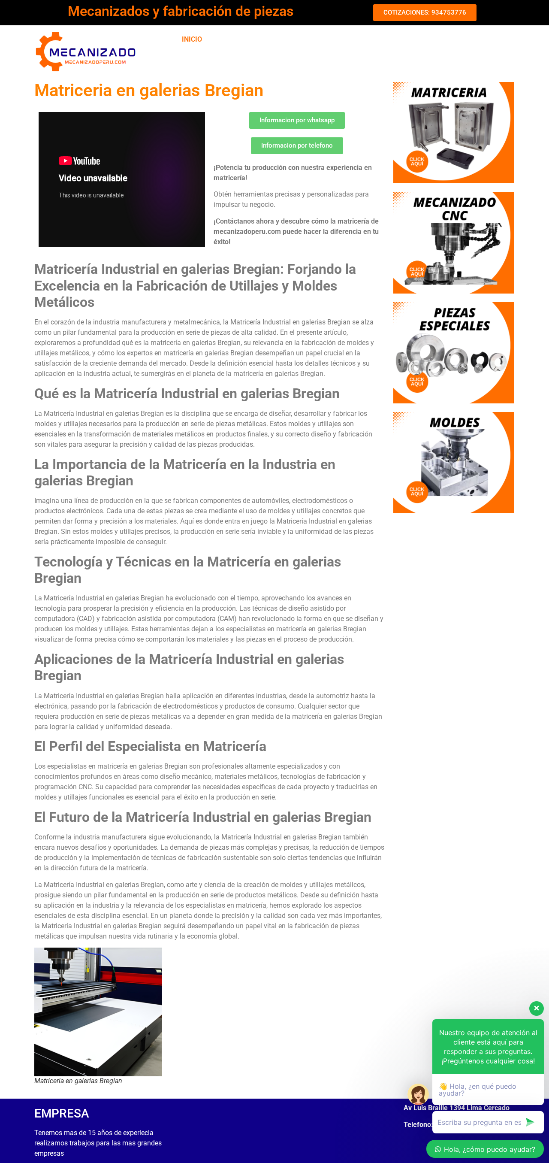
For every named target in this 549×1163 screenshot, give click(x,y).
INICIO (192, 39)
